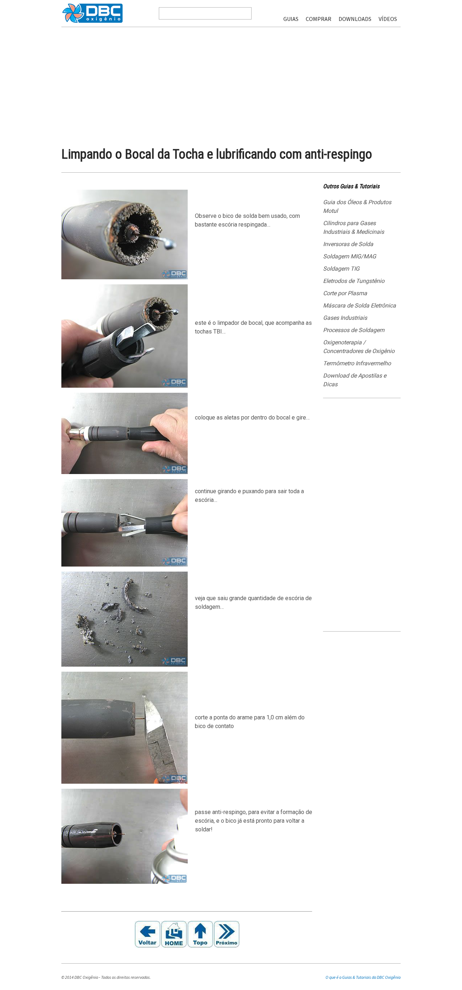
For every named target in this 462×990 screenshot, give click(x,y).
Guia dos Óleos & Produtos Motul (357, 206)
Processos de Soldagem (353, 330)
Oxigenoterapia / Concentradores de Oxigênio (359, 346)
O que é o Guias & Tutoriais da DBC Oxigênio (363, 977)
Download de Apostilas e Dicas (354, 380)
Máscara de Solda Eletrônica (359, 305)
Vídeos (388, 18)
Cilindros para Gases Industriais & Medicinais (353, 227)
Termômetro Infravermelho (357, 363)
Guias (290, 18)
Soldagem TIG (341, 268)
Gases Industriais (345, 317)
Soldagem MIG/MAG (349, 256)
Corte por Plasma (345, 293)
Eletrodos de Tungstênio (353, 280)
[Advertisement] (231, 81)
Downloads (355, 18)
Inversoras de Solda (348, 244)
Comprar (318, 18)
